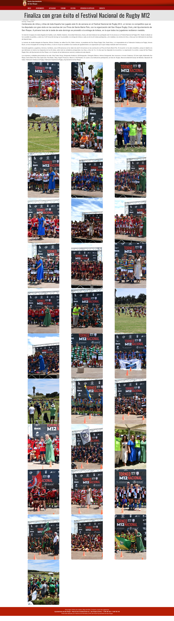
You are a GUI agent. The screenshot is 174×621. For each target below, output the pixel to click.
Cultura (73, 8)
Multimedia (25, 20)
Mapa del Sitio (86, 609)
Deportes (32, 20)
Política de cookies (77, 609)
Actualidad (52, 8)
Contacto (102, 8)
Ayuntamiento (40, 8)
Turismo (63, 8)
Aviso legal (68, 609)
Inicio (29, 8)
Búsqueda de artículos (87, 8)
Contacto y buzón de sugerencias (100, 609)
